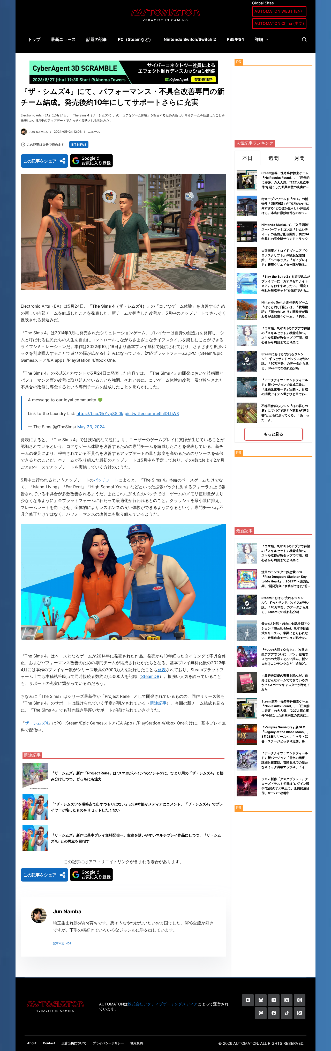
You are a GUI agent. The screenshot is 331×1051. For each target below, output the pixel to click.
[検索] (304, 39)
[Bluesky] (261, 1000)
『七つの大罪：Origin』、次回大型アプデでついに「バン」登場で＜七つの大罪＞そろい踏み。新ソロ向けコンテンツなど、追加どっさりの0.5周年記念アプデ (284, 659)
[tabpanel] (273, 304)
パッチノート (106, 480)
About (31, 1043)
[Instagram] (274, 1000)
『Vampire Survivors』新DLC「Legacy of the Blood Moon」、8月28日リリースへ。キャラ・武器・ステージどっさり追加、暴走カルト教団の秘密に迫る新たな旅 (285, 736)
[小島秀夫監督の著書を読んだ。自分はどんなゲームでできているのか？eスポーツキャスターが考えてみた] (247, 682)
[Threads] (299, 1000)
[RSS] (299, 1013)
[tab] (247, 158)
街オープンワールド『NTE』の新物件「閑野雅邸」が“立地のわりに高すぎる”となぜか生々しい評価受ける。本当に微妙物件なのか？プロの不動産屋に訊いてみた (285, 208)
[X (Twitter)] (286, 1000)
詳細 (259, 39)
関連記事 (158, 703)
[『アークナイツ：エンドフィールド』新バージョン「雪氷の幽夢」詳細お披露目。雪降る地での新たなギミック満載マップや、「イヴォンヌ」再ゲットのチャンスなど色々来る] (247, 760)
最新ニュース (63, 39)
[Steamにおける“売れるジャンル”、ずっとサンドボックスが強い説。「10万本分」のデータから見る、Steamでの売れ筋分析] (247, 605)
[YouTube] (248, 1000)
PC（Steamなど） (135, 39)
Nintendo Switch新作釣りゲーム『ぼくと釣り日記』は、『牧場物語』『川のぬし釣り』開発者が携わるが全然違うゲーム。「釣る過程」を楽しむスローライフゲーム (284, 311)
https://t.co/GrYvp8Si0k (100, 413)
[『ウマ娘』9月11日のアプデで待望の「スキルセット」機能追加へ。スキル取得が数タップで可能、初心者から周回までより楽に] (247, 553)
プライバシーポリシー (108, 1043)
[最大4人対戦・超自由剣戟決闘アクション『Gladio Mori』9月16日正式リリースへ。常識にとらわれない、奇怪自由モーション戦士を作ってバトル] (247, 630)
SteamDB (150, 676)
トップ (34, 39)
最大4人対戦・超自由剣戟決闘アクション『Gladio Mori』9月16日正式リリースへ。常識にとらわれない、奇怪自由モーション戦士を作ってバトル (285, 633)
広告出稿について (74, 1043)
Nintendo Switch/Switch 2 (190, 39)
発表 (161, 669)
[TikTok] (286, 1013)
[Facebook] (274, 1013)
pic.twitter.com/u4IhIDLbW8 (152, 413)
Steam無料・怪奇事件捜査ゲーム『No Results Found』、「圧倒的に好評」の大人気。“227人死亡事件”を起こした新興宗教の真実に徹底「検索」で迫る (285, 182)
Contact (49, 1043)
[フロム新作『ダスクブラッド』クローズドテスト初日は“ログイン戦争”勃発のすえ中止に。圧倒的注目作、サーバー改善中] (247, 786)
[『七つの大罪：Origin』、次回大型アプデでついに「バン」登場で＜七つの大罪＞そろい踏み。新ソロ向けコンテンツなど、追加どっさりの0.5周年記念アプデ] (247, 656)
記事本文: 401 (62, 943)
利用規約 (136, 1043)
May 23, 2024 (91, 426)
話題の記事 (96, 39)
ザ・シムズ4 (36, 723)
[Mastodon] (261, 1013)
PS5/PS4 (235, 39)
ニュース (94, 132)
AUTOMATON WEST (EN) (278, 11)
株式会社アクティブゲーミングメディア (163, 1004)
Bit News (78, 144)
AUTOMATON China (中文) (279, 23)
